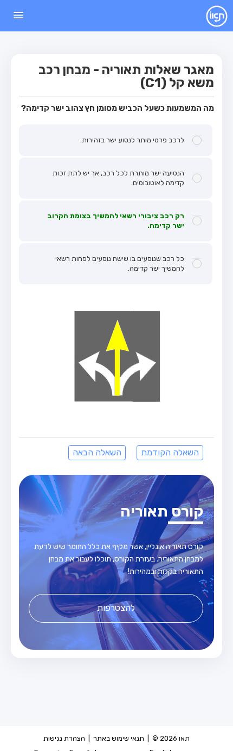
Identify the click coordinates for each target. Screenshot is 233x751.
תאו (208, 15)
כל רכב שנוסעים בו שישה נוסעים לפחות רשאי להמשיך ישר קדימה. (119, 263)
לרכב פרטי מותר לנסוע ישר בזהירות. (132, 140)
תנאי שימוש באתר (118, 738)
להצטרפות (116, 608)
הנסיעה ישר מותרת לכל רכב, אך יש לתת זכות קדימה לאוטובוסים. (118, 178)
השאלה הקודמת (170, 452)
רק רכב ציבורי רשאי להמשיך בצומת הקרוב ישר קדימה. (115, 221)
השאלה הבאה (97, 452)
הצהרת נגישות (64, 738)
